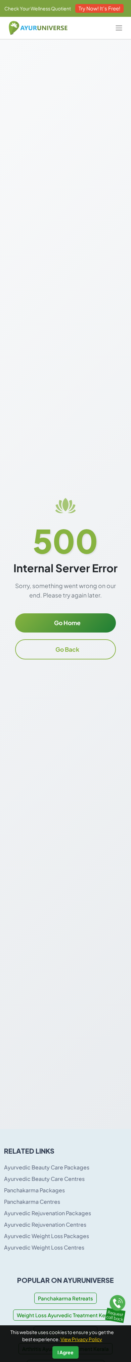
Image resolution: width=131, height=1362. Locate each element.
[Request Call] (116, 1307)
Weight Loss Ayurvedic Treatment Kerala (65, 1315)
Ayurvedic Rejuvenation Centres (45, 1224)
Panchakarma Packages (34, 1190)
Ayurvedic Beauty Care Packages (46, 1167)
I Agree (65, 1352)
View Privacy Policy (81, 1339)
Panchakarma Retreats (65, 1298)
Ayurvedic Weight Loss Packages (46, 1235)
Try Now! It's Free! (99, 8)
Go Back (67, 649)
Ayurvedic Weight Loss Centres (44, 1247)
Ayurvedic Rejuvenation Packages (47, 1213)
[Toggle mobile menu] (119, 28)
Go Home (67, 622)
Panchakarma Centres (32, 1201)
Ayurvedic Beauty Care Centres (44, 1178)
